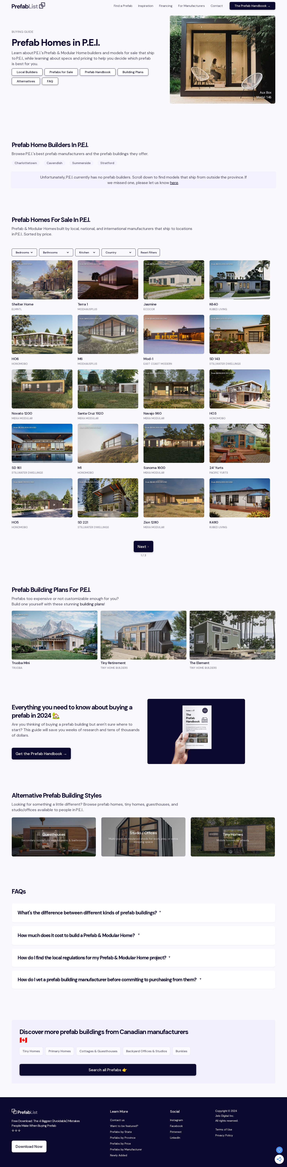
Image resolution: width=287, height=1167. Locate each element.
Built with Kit (144, 613)
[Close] (198, 547)
